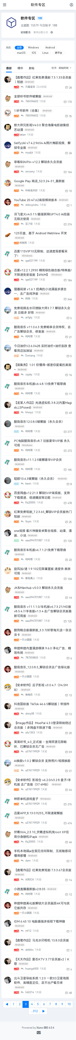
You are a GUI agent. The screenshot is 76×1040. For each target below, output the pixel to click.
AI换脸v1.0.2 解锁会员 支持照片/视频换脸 (42, 761)
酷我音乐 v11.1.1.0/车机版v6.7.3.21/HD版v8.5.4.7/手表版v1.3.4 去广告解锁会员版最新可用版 (43, 611)
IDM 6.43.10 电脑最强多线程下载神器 (39, 921)
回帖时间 (64, 68)
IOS (34, 53)
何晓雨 (23, 242)
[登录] (71, 4)
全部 (19, 47)
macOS (21, 53)
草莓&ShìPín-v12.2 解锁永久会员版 (38, 162)
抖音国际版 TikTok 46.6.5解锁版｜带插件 (41, 704)
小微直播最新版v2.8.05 (29, 889)
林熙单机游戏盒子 (26, 799)
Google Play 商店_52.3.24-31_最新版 (39, 181)
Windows (33, 47)
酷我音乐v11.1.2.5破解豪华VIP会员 (38, 459)
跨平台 (58, 53)
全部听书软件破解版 (27, 96)
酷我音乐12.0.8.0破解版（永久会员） (39, 421)
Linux (45, 53)
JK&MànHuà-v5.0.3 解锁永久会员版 (38, 588)
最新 (9, 68)
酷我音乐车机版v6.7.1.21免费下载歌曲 (40, 550)
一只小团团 (25, 639)
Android (50, 47)
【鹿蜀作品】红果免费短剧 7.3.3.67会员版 (42, 870)
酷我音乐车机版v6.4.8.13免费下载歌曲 (40, 384)
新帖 (31, 68)
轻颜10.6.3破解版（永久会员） (35, 478)
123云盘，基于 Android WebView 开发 (40, 233)
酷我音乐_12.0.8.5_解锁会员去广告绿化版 (42, 667)
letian (22, 134)
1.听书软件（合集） (27, 110)
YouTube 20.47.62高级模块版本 (35, 200)
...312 (34, 1011)
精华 (20, 68)
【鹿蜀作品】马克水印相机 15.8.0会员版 (41, 940)
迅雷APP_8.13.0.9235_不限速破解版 (38, 813)
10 (69, 1004)
